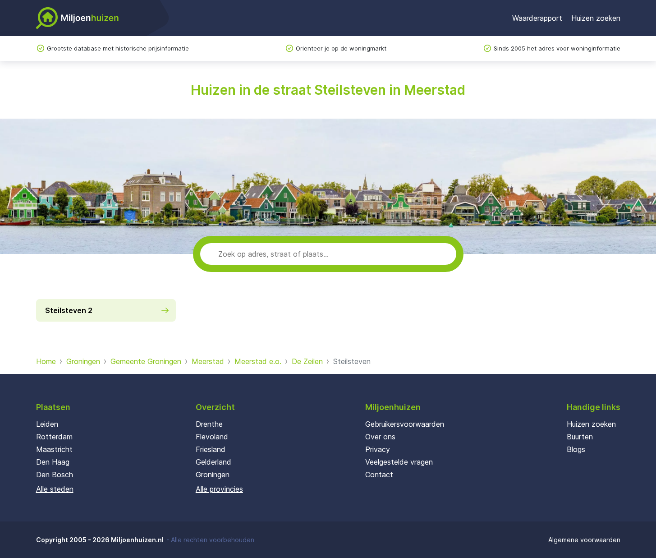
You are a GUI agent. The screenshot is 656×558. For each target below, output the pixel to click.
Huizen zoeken (595, 18)
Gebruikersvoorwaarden (404, 424)
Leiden (47, 424)
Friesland (210, 449)
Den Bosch (54, 474)
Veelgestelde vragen (399, 461)
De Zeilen (307, 361)
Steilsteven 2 (68, 310)
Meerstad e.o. (257, 361)
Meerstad (208, 361)
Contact (379, 474)
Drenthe (209, 424)
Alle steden (54, 488)
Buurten (580, 436)
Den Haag (52, 461)
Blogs (576, 449)
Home (46, 361)
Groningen (83, 361)
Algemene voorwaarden (584, 540)
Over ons (380, 436)
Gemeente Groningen (145, 361)
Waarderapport (537, 18)
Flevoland (212, 436)
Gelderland (213, 461)
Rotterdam (54, 436)
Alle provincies (219, 488)
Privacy (377, 449)
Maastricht (54, 449)
